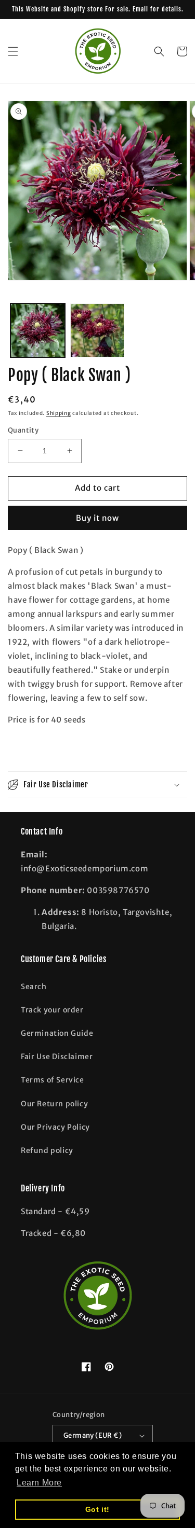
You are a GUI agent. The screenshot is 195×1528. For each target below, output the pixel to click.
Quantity (23, 430)
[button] (13, 51)
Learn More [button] (39, 1482)
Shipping (58, 413)
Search (34, 986)
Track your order (52, 1010)
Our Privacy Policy (55, 1127)
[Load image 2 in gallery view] (97, 330)
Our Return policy (54, 1103)
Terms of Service (52, 1080)
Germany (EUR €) (92, 1435)
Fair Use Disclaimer (57, 1056)
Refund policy (47, 1150)
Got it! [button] (97, 1509)
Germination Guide (57, 1033)
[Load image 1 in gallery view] (37, 330)
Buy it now (97, 518)
